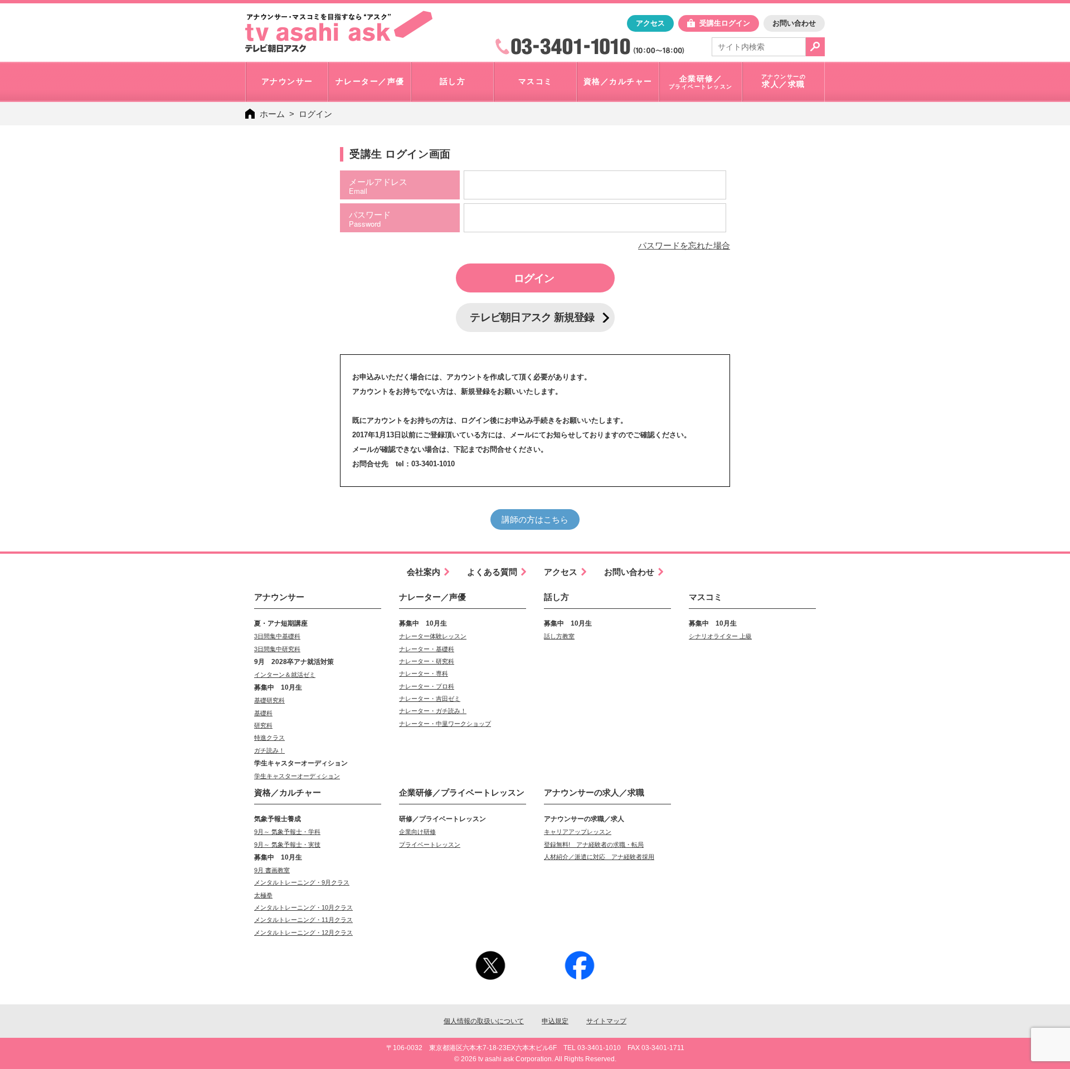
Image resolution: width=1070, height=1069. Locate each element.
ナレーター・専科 (423, 673)
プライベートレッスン (429, 844)
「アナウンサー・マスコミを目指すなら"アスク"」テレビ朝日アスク (338, 32)
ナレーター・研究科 (426, 661)
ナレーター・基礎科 (426, 649)
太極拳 (263, 895)
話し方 (556, 597)
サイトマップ (606, 1021)
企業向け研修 (417, 831)
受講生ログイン (724, 23)
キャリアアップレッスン (577, 831)
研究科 (263, 725)
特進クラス (269, 737)
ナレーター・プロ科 (426, 686)
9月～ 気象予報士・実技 (287, 844)
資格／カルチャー (287, 792)
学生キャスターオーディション (297, 776)
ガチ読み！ (269, 750)
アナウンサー (279, 597)
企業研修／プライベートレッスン (461, 792)
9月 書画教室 (272, 870)
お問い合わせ (794, 23)
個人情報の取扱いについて (484, 1021)
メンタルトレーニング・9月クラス (301, 882)
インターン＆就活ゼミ (284, 674)
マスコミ (705, 597)
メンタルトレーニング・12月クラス (303, 932)
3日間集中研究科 (277, 649)
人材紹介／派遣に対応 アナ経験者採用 (599, 856)
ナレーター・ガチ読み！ (432, 710)
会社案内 (423, 572)
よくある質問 (492, 572)
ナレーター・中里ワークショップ (445, 723)
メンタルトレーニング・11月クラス (303, 919)
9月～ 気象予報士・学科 (287, 831)
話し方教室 (559, 636)
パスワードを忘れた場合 (684, 245)
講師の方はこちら (535, 519)
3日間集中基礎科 (277, 636)
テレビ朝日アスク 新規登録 (532, 317)
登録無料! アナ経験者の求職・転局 (594, 844)
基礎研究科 (269, 700)
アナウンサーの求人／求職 (594, 792)
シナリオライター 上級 (720, 636)
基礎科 (263, 713)
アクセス (650, 23)
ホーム (272, 114)
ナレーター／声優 (432, 597)
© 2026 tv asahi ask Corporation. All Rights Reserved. (535, 1059)
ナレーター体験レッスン (432, 636)
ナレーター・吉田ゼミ (429, 698)
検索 (815, 46)
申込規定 (555, 1021)
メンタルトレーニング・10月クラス (303, 907)
